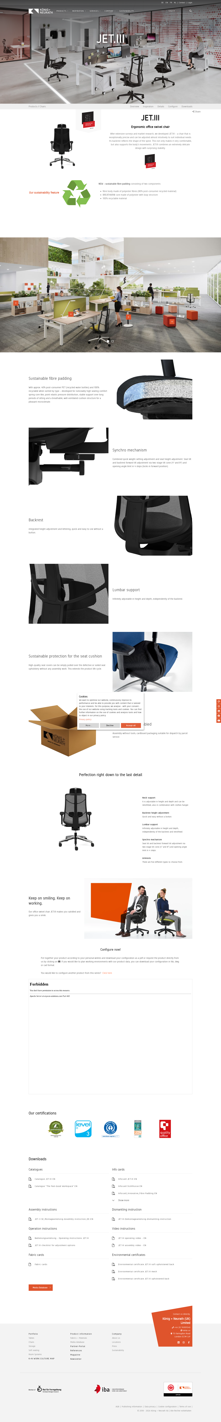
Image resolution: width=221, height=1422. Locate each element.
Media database (77, 1342)
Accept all (131, 725)
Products (33, 106)
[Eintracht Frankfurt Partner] (178, 1389)
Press (114, 1346)
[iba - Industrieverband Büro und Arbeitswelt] (110, 1389)
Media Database (40, 1287)
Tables (31, 1338)
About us (116, 1338)
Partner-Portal (77, 1346)
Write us (186, 1330)
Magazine (75, 1355)
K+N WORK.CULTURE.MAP (42, 1358)
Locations (116, 1342)
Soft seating (34, 1350)
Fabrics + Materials (78, 1338)
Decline (110, 725)
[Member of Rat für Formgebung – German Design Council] (45, 1389)
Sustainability (118, 1350)
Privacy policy (85, 719)
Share (197, 111)
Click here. (107, 973)
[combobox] (179, 11)
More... (89, 725)
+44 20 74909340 (182, 1327)
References (76, 1350)
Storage (32, 1346)
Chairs (43, 106)
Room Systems (35, 1354)
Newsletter (76, 1359)
